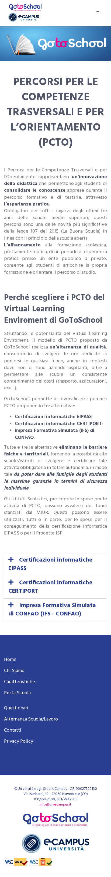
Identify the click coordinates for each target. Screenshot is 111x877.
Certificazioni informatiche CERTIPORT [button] (50, 587)
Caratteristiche (19, 682)
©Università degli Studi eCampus (40, 789)
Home (10, 660)
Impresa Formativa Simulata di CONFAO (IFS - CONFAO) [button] (52, 610)
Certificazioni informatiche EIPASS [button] (50, 564)
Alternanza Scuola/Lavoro (31, 719)
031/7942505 (67, 799)
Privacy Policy (18, 741)
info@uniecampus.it (55, 804)
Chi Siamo (14, 671)
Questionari (16, 708)
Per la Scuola (17, 693)
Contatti (12, 730)
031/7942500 (44, 799)
